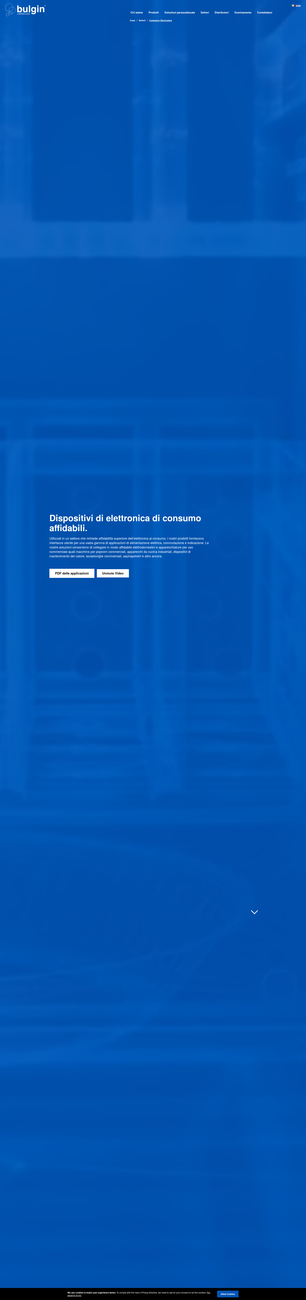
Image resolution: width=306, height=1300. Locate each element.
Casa (132, 20)
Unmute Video (113, 573)
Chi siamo (137, 12)
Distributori (222, 12)
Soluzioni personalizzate (180, 12)
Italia (298, 5)
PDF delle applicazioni (72, 573)
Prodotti (154, 12)
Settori (205, 12)
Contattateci (264, 12)
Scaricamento (242, 12)
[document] (153, 1294)
